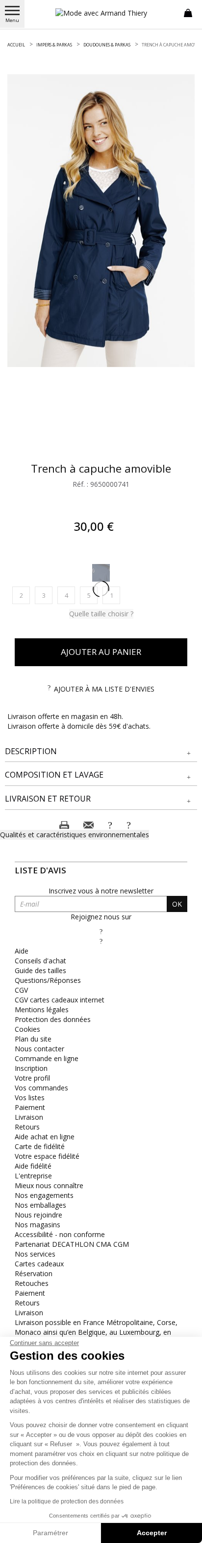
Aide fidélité (33, 1166)
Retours (27, 1126)
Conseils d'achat (40, 960)
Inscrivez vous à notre (101, 890)
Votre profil (32, 1078)
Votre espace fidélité (47, 1156)
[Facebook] (101, 931)
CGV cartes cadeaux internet (59, 999)
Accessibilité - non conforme (60, 1234)
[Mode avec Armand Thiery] (101, 12)
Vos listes (30, 1097)
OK (177, 904)
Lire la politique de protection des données (67, 1501)
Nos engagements (44, 1195)
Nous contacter (39, 1048)
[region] (101, 220)
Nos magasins (37, 1224)
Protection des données (53, 1019)
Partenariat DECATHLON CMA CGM (72, 1244)
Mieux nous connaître (49, 1185)
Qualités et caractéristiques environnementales (74, 834)
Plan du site (33, 1038)
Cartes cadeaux (39, 1263)
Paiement (30, 1107)
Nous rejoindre (38, 1214)
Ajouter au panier (101, 651)
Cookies (27, 1029)
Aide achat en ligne (45, 1136)
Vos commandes (41, 1087)
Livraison (29, 1117)
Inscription (31, 1068)
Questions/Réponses (48, 980)
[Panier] (188, 12)
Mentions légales (42, 1009)
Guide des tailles (40, 970)
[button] (101, 751)
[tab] (101, 751)
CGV (21, 990)
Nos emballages (40, 1205)
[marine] (101, 573)
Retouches (32, 1283)
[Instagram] (101, 941)
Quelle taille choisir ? (101, 613)
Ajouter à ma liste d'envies (104, 689)
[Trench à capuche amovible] (101, 220)
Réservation (33, 1273)
